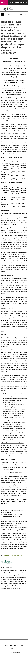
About (6, 645)
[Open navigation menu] (2, 14)
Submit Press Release (14, 649)
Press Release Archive (16, 645)
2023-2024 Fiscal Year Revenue (12, 555)
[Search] (18, 14)
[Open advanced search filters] (21, 14)
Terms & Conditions (14, 652)
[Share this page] (26, 14)
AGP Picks (4, 2)
